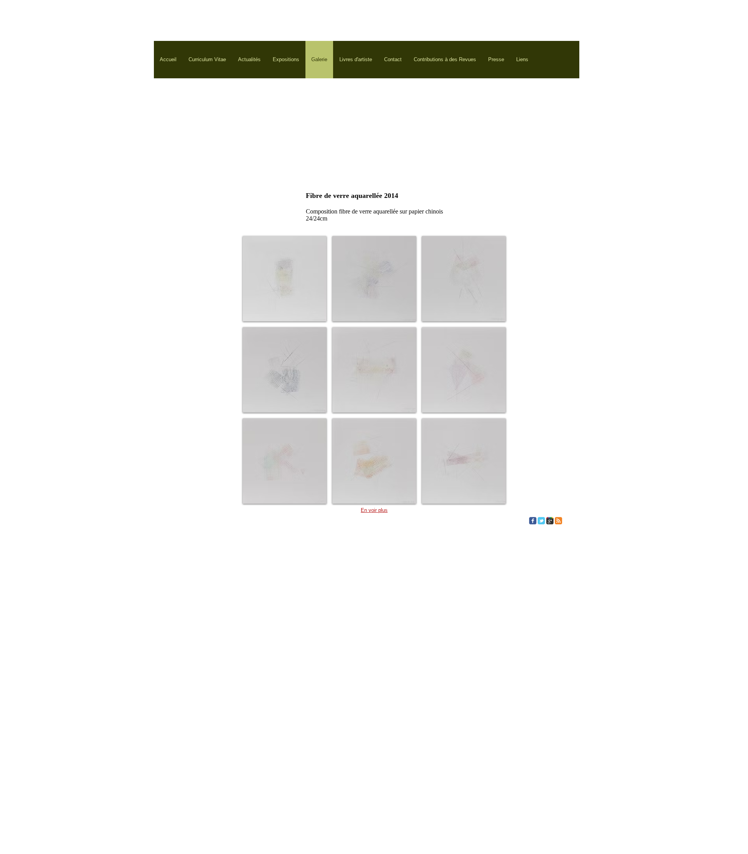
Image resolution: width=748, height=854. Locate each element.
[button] (284, 278)
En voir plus (374, 510)
